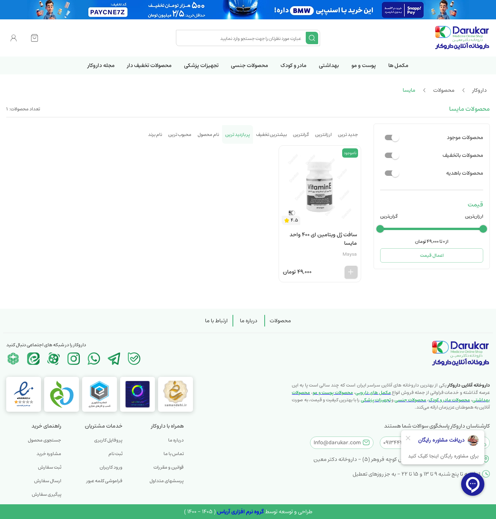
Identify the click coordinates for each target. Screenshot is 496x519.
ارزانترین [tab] (323, 135)
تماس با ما (174, 453)
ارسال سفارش (47, 481)
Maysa (350, 254)
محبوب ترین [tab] (179, 135)
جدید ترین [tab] (348, 135)
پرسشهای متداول (167, 481)
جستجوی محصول (44, 440)
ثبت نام (115, 453)
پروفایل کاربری (108, 440)
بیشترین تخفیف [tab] (271, 135)
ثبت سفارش (49, 467)
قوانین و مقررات (168, 467)
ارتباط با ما (216, 320)
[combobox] (242, 38)
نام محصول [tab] (208, 135)
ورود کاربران (111, 467)
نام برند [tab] (155, 135)
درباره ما (248, 320)
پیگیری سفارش (46, 494)
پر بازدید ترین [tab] (237, 135)
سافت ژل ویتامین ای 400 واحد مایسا (323, 239)
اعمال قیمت (432, 255)
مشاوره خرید (48, 453)
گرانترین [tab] (301, 135)
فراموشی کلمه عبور (104, 481)
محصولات (280, 320)
